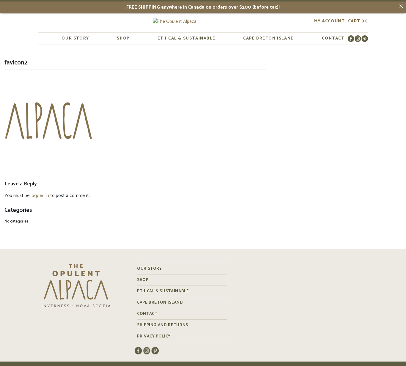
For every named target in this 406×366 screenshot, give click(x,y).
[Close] (401, 6)
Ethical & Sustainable (186, 38)
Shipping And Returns (162, 325)
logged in (40, 196)
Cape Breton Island (268, 38)
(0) (358, 21)
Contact (333, 38)
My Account (329, 21)
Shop (123, 38)
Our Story (75, 38)
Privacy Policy (154, 336)
